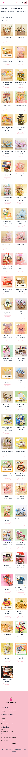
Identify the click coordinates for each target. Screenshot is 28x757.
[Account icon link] (20, 2)
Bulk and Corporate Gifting (7, 723)
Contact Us (3, 711)
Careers (3, 720)
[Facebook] (13, 743)
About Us (3, 717)
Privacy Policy (4, 740)
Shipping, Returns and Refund (8, 737)
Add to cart (7, 42)
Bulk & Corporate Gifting (7, 731)
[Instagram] (15, 743)
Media (2, 722)
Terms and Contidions (6, 739)
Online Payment (5, 730)
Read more (7, 64)
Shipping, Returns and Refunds (8, 710)
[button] (22, 3)
